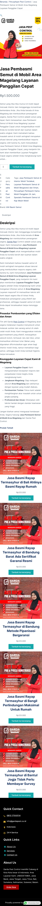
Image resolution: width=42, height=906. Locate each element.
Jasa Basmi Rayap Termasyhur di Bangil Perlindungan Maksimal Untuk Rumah (21, 703)
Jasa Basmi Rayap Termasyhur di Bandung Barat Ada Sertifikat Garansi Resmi (21, 554)
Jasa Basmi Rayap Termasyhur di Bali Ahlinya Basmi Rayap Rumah (21, 482)
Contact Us (12, 855)
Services (11, 851)
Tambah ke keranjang (22, 167)
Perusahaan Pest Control (20, 2)
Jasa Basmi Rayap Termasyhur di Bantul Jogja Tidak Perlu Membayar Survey (21, 777)
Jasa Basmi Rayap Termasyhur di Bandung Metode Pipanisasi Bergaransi (21, 628)
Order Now (11, 887)
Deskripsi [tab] (6, 215)
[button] (1, 15)
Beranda (3, 2)
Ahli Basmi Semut (13, 207)
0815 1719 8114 (13, 815)
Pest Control (18, 322)
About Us (11, 846)
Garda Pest (12, 242)
